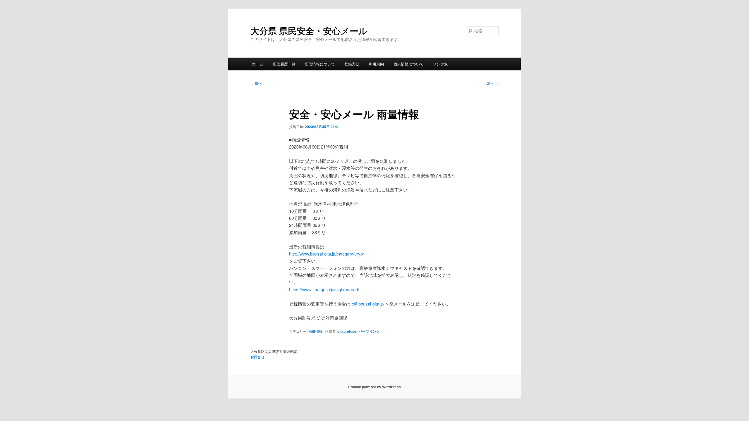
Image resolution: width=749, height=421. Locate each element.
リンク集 (440, 64)
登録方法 (352, 64)
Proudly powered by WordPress (374, 386)
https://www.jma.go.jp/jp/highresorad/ (324, 289)
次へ (493, 83)
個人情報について (408, 64)
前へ (256, 83)
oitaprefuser (347, 331)
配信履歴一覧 (284, 64)
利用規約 (376, 64)
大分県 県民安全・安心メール (308, 30)
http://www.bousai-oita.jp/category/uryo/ (326, 254)
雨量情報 (315, 331)
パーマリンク (369, 331)
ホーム (257, 64)
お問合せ (257, 357)
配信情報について (320, 64)
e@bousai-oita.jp (368, 304)
